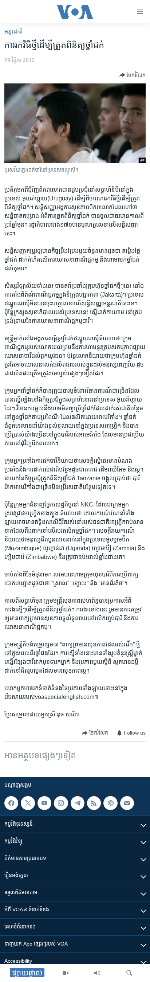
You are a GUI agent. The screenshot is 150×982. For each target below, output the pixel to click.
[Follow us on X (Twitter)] (28, 803)
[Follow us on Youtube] (44, 803)
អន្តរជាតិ (13, 31)
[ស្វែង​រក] (129, 973)
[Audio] (97, 973)
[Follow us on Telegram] (77, 803)
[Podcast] (110, 803)
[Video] (65, 973)
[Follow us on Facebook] (11, 803)
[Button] (132, 75)
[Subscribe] (127, 803)
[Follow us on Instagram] (61, 803)
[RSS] (94, 803)
